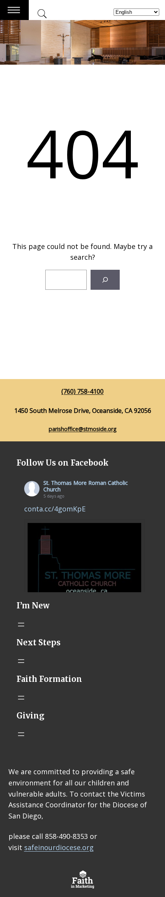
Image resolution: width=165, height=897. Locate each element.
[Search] (105, 280)
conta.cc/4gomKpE (55, 508)
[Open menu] (21, 624)
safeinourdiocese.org (59, 847)
